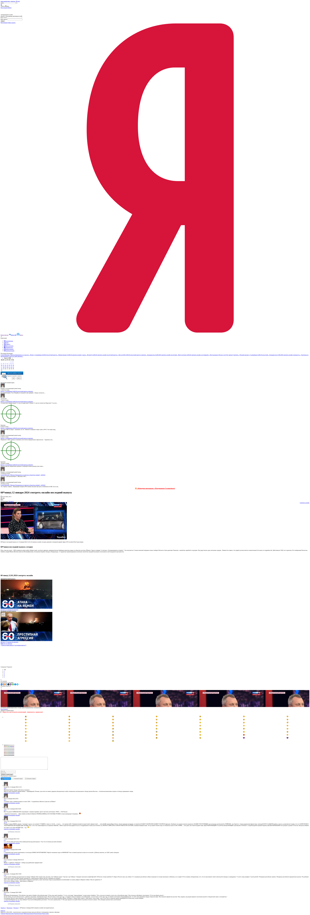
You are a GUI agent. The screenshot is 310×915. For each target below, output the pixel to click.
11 (3, 365)
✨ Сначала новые (18, 778)
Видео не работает (7, 643)
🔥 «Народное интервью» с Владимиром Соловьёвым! (155, 488)
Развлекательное (18, 913)
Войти (9, 7)
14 (9, 365)
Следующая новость (19, 645)
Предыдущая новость (8, 645)
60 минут (11, 501)
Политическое (38, 913)
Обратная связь (9, 913)
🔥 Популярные (6, 778)
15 (11, 365)
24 (1, 368)
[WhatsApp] (13, 684)
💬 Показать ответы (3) (14, 831)
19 (5, 367)
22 (11, 367)
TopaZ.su (3, 908)
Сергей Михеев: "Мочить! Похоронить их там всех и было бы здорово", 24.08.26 (23, 475)
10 (1, 365)
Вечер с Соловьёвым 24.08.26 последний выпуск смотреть (17, 391)
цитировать (12, 793)
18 (3, 367)
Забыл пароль (11, 22)
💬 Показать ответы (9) (14, 903)
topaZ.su (3, 910)
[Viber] (11, 684)
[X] (8, 684)
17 (1, 367)
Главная (3, 913)
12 (5, 365)
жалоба (18, 793)
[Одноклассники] (4, 684)
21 (9, 367)
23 (13, 367)
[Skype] (17, 684)
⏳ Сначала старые (30, 778)
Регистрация (4, 7)
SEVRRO (6, 849)
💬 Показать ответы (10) (14, 866)
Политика (9, 908)
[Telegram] (6, 684)
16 (13, 365)
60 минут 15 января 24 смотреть (9, 609)
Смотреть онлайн (304, 502)
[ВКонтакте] (2, 684)
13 (7, 365)
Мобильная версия (28, 913)
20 (7, 367)
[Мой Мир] (15, 684)
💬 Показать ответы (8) (14, 885)
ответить (6, 793)
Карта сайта (45, 913)
